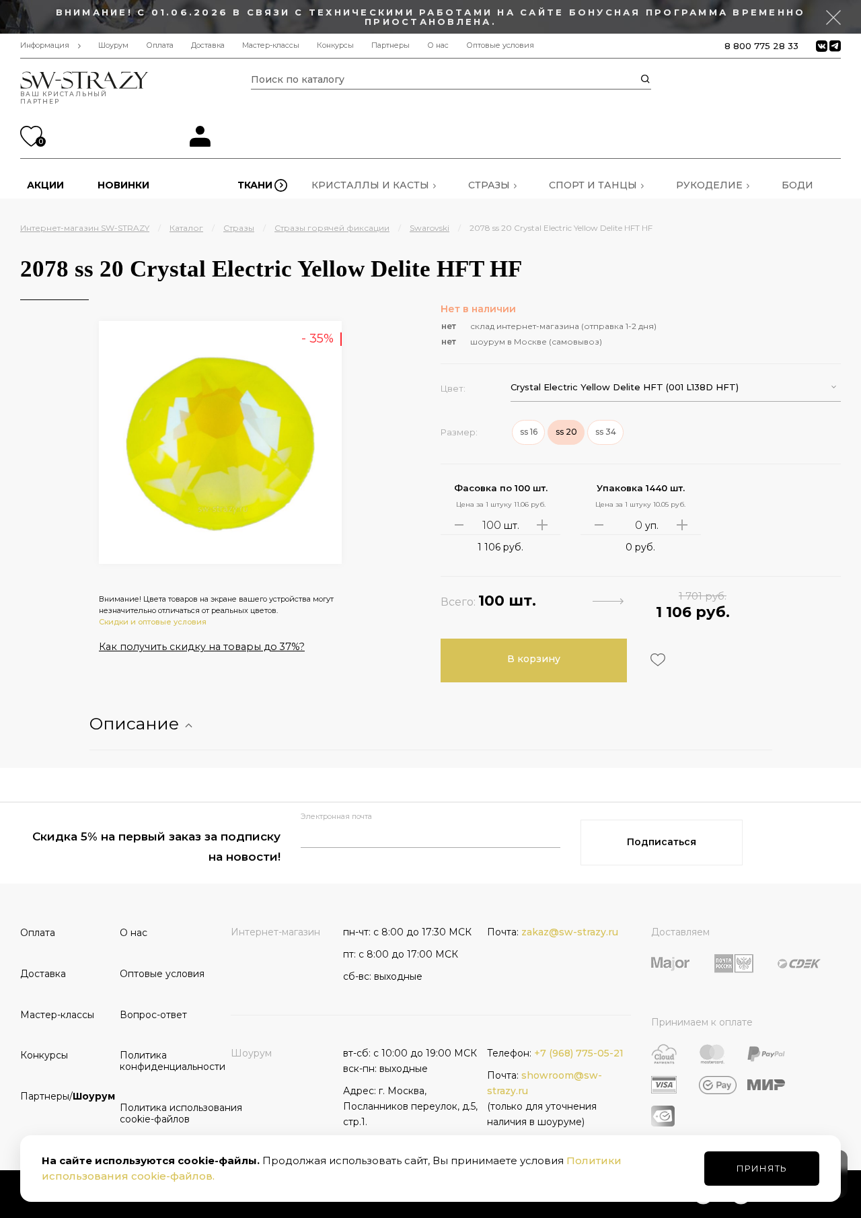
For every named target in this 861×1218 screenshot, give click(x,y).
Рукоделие (709, 185)
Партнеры (390, 45)
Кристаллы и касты (370, 185)
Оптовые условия (500, 45)
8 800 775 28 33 (761, 45)
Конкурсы (335, 45)
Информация (44, 45)
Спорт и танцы (593, 185)
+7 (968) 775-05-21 (579, 1053)
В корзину (533, 659)
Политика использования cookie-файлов (165, 1113)
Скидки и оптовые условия (153, 621)
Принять (762, 1168)
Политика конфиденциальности (165, 1061)
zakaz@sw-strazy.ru (569, 932)
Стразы (489, 185)
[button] (676, 387)
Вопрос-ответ (153, 1015)
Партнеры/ (65, 1096)
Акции (45, 185)
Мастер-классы (270, 45)
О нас (438, 45)
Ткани (254, 185)
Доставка (208, 45)
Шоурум (113, 45)
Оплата (160, 45)
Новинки (123, 185)
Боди (797, 185)
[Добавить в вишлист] (656, 659)
